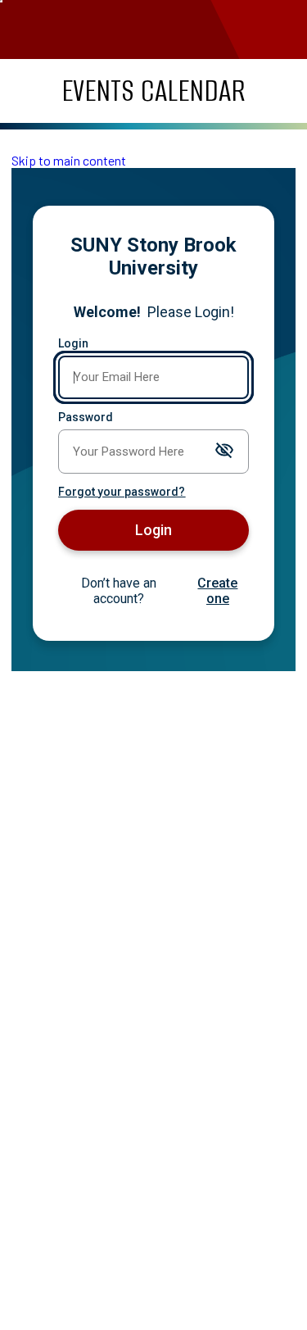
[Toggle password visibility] (224, 451)
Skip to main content (68, 160)
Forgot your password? (121, 491)
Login (73, 343)
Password (85, 417)
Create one (217, 590)
